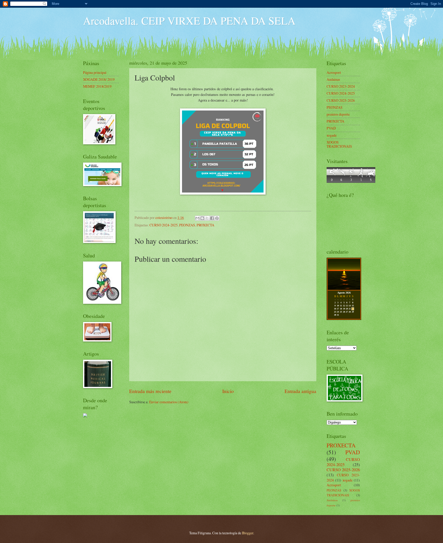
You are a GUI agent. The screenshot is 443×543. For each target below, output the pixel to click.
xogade (332, 135)
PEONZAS (187, 225)
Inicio (228, 391)
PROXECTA (205, 225)
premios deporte (338, 114)
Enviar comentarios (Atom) (168, 401)
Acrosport (334, 72)
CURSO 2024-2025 (163, 225)
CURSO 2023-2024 (341, 86)
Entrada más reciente (150, 391)
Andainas (333, 79)
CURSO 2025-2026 (341, 100)
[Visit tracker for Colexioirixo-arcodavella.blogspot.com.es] (85, 416)
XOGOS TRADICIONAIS (339, 144)
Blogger (247, 532)
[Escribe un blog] (202, 218)
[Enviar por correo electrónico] (197, 218)
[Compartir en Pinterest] (216, 218)
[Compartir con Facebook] (212, 218)
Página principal (94, 72)
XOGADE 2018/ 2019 (99, 79)
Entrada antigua (300, 391)
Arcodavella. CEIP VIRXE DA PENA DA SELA (189, 20)
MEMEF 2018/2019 (97, 86)
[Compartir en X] (207, 218)
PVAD (331, 128)
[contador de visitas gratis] (351, 181)
